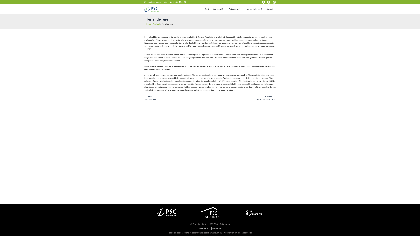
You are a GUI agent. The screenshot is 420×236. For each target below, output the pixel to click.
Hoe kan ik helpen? (254, 9)
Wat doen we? (234, 9)
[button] (219, 9)
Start (207, 9)
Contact (269, 9)
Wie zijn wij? (218, 9)
